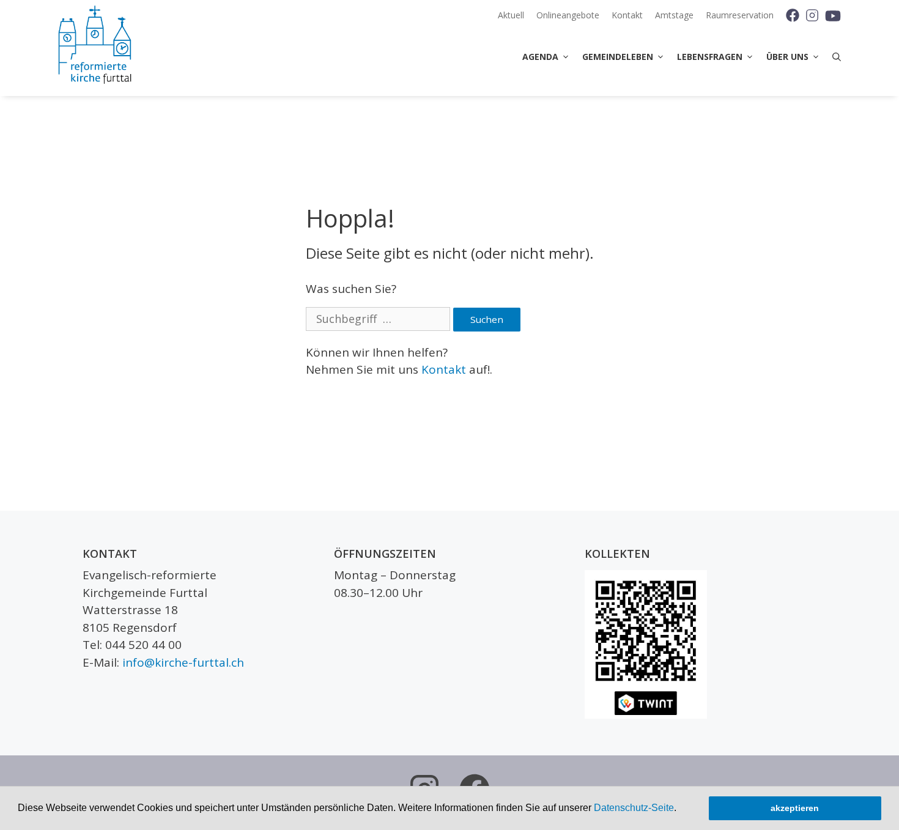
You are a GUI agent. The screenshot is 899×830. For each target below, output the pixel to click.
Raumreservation (740, 15)
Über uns (787, 56)
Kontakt (627, 15)
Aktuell (511, 15)
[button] (681, 809)
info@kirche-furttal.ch (183, 662)
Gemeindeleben (617, 56)
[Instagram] (811, 15)
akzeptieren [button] (795, 808)
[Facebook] (788, 15)
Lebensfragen (709, 56)
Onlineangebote (567, 15)
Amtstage (674, 15)
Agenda (540, 56)
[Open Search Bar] (833, 57)
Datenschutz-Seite (634, 807)
